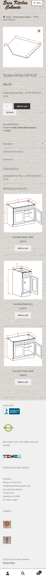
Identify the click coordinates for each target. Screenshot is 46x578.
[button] (39, 31)
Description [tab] (8, 143)
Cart (35, 571)
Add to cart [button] (23, 248)
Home (8, 17)
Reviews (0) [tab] (8, 159)
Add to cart (22, 106)
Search (23, 573)
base (8, 130)
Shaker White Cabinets (22, 17)
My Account (7, 573)
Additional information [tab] (13, 151)
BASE (15, 127)
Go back (9, 112)
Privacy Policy (9, 562)
